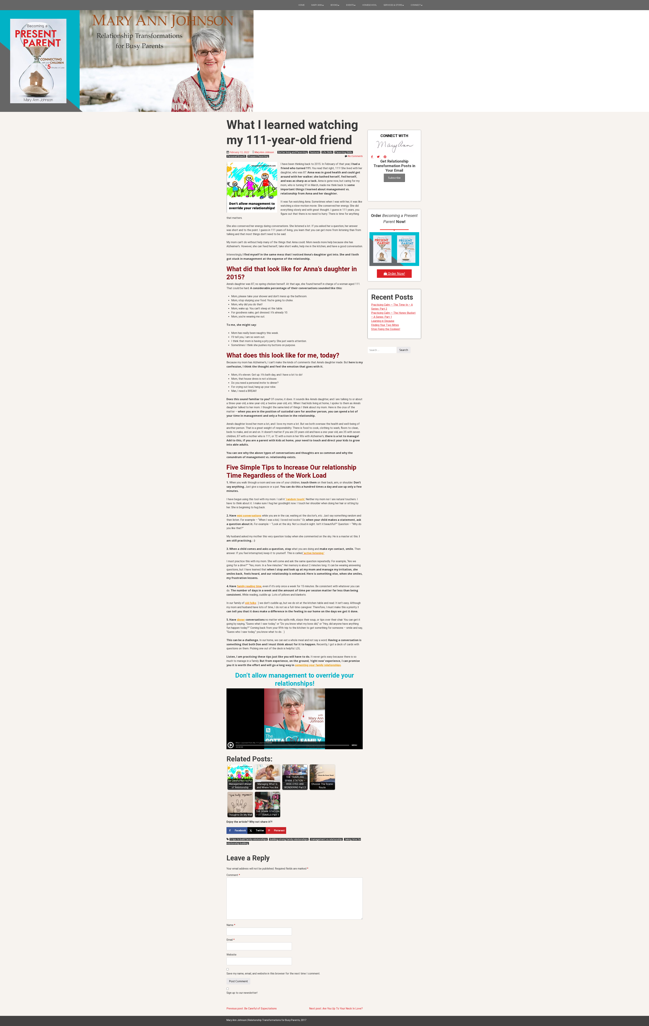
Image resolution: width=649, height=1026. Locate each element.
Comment (233, 875)
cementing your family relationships (318, 665)
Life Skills (327, 152)
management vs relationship (326, 839)
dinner (241, 619)
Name (230, 925)
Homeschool (369, 5)
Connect (416, 5)
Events (350, 5)
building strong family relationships (289, 839)
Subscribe (394, 178)
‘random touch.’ (295, 499)
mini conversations (249, 515)
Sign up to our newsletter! (242, 992)
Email (230, 939)
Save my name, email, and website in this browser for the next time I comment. (273, 973)
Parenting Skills (343, 152)
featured (314, 152)
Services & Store (393, 5)
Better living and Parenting (292, 152)
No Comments (355, 156)
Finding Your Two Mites (385, 325)
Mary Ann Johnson (264, 152)
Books (334, 5)
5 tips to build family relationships (248, 839)
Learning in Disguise (382, 321)
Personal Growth (236, 156)
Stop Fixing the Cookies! (385, 329)
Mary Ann (316, 5)
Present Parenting (258, 156)
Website (231, 954)
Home (301, 5)
